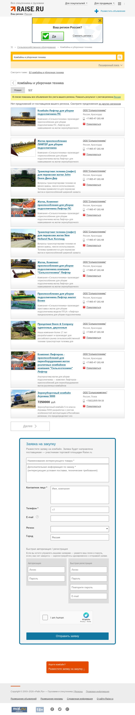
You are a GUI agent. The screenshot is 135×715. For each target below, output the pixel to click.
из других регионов (110, 103)
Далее (28, 426)
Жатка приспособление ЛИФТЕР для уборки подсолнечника (52, 144)
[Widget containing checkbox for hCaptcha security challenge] (66, 617)
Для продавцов (103, 3)
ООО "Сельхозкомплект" (95, 392)
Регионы (78, 691)
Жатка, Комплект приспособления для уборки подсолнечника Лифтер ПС (55, 205)
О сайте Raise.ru (105, 699)
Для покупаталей (75, 3)
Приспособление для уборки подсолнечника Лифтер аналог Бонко (57, 297)
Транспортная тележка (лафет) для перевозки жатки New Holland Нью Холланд (57, 235)
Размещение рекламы (52, 699)
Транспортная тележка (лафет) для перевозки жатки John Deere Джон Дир (57, 175)
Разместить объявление (113, 11)
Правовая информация (97, 691)
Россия (117, 97)
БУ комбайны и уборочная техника (46, 72)
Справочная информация (80, 699)
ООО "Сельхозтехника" (94, 110)
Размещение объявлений (24, 699)
